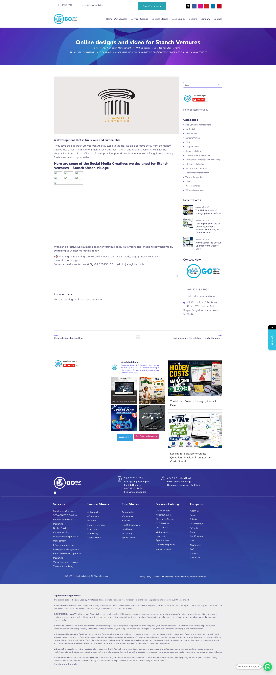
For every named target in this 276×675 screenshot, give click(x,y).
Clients (193, 519)
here (77, 664)
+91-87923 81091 (65, 5)
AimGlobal (190, 129)
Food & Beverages (96, 524)
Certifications (196, 536)
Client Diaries (191, 133)
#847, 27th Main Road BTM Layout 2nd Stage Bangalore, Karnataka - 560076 (183, 482)
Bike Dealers (162, 531)
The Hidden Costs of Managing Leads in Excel (208, 212)
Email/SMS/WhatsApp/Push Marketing (67, 555)
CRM (187, 142)
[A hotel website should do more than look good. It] (124, 390)
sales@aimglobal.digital (92, 5)
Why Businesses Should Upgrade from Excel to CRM (208, 245)
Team (192, 515)
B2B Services (162, 523)
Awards (194, 527)
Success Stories (160, 19)
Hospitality (92, 533)
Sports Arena (93, 537)
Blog (192, 532)
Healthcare (92, 529)
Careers (194, 553)
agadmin (90, 52)
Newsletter (195, 544)
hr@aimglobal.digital (135, 492)
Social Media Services (63, 510)
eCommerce (93, 516)
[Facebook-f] (194, 6)
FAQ (192, 549)
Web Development (165, 544)
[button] (267, 666)
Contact (218, 19)
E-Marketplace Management (197, 155)
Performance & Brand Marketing (63, 521)
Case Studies (178, 19)
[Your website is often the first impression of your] (152, 418)
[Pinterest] (219, 6)
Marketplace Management (66, 549)
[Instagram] (200, 6)
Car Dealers (162, 527)
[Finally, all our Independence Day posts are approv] (152, 390)
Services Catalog (139, 19)
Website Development (195, 190)
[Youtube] (206, 6)
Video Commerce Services (66, 562)
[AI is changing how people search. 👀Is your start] (124, 418)
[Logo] (65, 19)
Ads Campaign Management (116, 48)
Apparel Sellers (163, 514)
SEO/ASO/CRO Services (165, 52)
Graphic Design (163, 548)
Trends (188, 181)
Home (109, 19)
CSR (192, 540)
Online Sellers (163, 510)
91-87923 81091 (133, 478)
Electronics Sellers (165, 519)
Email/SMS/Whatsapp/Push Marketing (202, 159)
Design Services (192, 146)
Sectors (193, 19)
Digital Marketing (193, 151)
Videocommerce (192, 185)
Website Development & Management (65, 538)
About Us (195, 510)
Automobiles (93, 512)
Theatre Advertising (194, 177)
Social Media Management (192, 52)
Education (92, 520)
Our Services (120, 19)
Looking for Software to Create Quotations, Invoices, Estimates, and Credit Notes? (207, 228)
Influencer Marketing (140, 52)
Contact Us (195, 557)
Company (205, 19)
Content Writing (192, 138)
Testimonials (196, 523)
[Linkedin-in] (213, 6)
